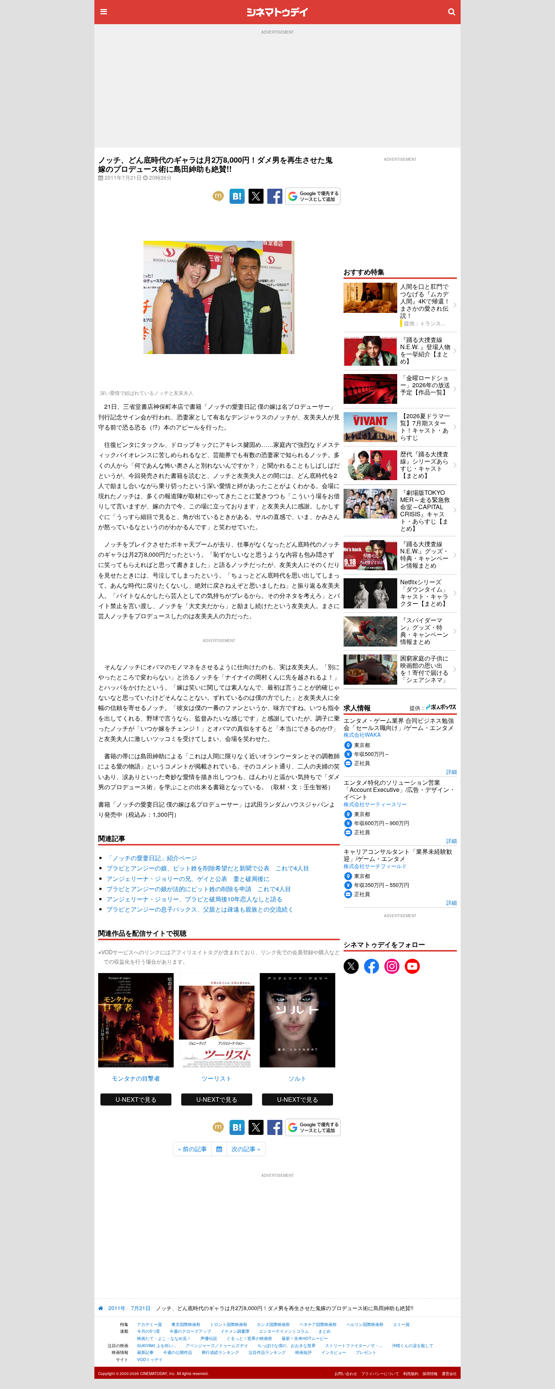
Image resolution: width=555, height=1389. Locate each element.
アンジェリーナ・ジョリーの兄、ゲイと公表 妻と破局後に (188, 878)
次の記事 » (246, 1148)
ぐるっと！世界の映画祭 (249, 1338)
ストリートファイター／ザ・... (353, 1345)
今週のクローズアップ (190, 1331)
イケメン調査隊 (235, 1331)
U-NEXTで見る (136, 1099)
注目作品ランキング (267, 1352)
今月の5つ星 (148, 1331)
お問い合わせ (346, 1373)
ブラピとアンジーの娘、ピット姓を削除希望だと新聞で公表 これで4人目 (207, 868)
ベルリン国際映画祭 (365, 1324)
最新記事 (145, 1352)
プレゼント (366, 1352)
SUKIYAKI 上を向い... (156, 1345)
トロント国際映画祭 (228, 1324)
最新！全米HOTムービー (305, 1338)
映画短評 (303, 1352)
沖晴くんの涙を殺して (412, 1345)
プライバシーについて (380, 1373)
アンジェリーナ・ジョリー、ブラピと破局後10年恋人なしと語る (194, 899)
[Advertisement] (277, 91)
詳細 (451, 771)
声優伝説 (208, 1338)
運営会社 (449, 1373)
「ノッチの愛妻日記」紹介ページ (151, 857)
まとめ (324, 1331)
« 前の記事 (192, 1148)
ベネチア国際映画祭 (318, 1324)
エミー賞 (401, 1324)
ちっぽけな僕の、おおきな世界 (286, 1345)
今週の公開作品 (177, 1352)
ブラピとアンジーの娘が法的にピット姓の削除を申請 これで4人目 (198, 888)
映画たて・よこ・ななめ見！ (164, 1338)
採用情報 (430, 1373)
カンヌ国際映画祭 (273, 1324)
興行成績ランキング (220, 1352)
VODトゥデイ (150, 1359)
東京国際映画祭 (185, 1324)
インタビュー (333, 1352)
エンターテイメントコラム (284, 1331)
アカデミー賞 (149, 1324)
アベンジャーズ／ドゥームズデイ (217, 1345)
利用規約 (410, 1373)
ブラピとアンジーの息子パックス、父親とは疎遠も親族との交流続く (200, 909)
